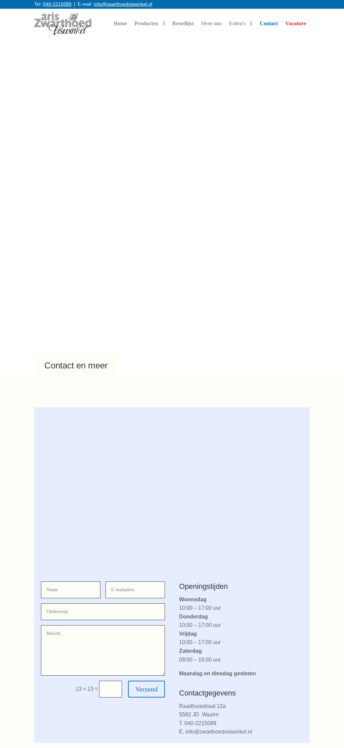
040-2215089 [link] (57, 4)
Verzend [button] (146, 689)
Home (120, 23)
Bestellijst (183, 23)
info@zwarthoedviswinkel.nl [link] (123, 4)
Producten (146, 23)
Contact (269, 23)
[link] (62, 23)
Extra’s (237, 23)
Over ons (211, 23)
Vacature (295, 23)
